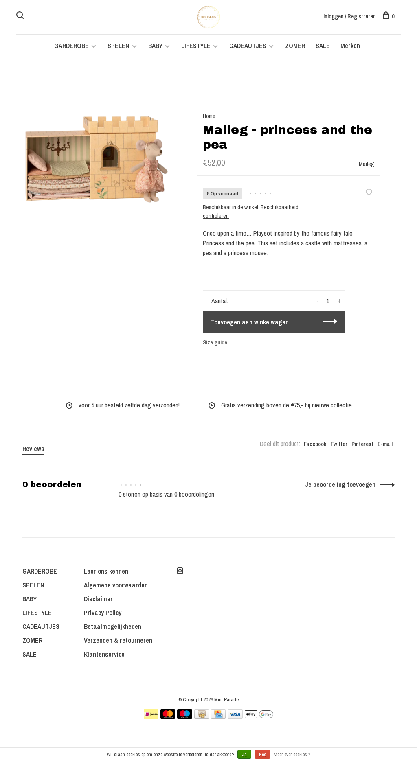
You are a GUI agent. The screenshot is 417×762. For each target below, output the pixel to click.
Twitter (338, 444)
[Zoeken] (21, 16)
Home (209, 116)
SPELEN (118, 45)
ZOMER (295, 45)
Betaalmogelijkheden (112, 626)
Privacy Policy (102, 612)
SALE (323, 45)
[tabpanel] (96, 159)
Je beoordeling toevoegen (340, 484)
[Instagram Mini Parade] (180, 571)
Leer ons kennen (106, 571)
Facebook (315, 444)
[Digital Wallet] (259, 716)
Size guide (215, 342)
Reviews (33, 448)
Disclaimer (98, 598)
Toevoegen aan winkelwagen (250, 322)
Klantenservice (104, 654)
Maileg (366, 164)
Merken (350, 45)
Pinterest (362, 444)
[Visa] (235, 716)
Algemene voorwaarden (116, 584)
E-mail (385, 444)
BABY (155, 45)
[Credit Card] (218, 716)
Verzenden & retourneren (118, 640)
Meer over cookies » (292, 754)
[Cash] (201, 716)
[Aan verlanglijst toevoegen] (369, 192)
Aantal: (219, 300)
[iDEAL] (151, 716)
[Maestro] (184, 716)
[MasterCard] (168, 716)
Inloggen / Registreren (349, 16)
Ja (244, 754)
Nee (262, 754)
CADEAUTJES (248, 45)
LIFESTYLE (196, 45)
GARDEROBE (71, 45)
